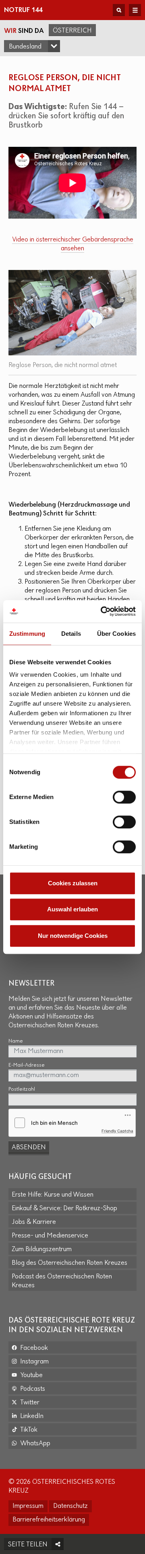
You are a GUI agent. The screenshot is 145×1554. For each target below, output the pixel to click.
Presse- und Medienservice (50, 1236)
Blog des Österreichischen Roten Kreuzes (69, 1263)
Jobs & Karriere (34, 1222)
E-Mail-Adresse (26, 1065)
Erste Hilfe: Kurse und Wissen (52, 1195)
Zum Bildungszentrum (42, 1249)
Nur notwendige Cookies (73, 935)
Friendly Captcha (117, 1130)
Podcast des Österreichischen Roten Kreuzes (62, 1281)
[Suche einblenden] (119, 10)
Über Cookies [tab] (116, 633)
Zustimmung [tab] (27, 633)
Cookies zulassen (72, 883)
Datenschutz (70, 1506)
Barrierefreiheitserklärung (48, 1520)
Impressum (28, 1506)
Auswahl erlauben (72, 909)
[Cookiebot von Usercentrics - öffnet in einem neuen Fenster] (102, 611)
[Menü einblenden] (135, 10)
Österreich (72, 30)
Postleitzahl (21, 1089)
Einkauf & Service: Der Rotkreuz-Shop (64, 1208)
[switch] (124, 797)
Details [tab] (71, 633)
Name (15, 1041)
